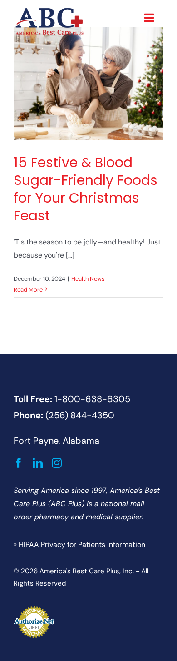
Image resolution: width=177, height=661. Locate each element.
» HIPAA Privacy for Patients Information (79, 544)
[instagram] (57, 463)
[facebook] (19, 463)
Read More (28, 289)
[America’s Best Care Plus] (49, 10)
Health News (88, 279)
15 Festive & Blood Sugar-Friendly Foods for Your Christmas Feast (85, 189)
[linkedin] (38, 463)
